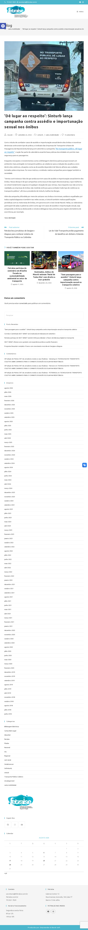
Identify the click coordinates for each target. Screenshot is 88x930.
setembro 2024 (9, 463)
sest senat (7, 760)
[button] (3, 26)
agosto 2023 (8, 509)
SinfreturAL (8, 768)
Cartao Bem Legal (10, 731)
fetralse (7, 739)
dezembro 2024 (9, 450)
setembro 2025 (9, 417)
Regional (7, 756)
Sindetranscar (9, 764)
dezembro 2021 (9, 584)
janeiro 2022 (8, 580)
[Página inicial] (5, 29)
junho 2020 (8, 655)
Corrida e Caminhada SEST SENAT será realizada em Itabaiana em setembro (29, 333)
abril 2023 (7, 526)
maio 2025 (7, 434)
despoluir (7, 735)
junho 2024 (8, 476)
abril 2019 (7, 693)
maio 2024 (7, 480)
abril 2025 (7, 438)
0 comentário (70, 135)
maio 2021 (7, 609)
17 (10, 861)
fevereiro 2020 (9, 668)
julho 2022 (7, 555)
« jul (5, 873)
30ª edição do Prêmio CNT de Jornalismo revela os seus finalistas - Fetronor (29, 366)
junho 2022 (8, 559)
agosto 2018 (8, 705)
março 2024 (8, 488)
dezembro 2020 (9, 630)
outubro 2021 (8, 588)
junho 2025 (8, 429)
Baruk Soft (56, 927)
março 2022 (8, 572)
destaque (11, 218)
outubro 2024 (8, 459)
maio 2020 (7, 659)
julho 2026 (7, 392)
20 (44, 861)
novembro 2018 (9, 697)
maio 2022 (7, 563)
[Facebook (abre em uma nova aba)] (80, 2)
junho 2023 (8, 517)
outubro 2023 (8, 501)
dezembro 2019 (9, 672)
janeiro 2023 (8, 538)
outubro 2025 (8, 413)
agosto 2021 (8, 597)
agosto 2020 (8, 647)
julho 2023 (7, 513)
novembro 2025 (9, 409)
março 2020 (8, 664)
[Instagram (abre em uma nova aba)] (83, 2)
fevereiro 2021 (9, 622)
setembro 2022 (9, 547)
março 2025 (8, 442)
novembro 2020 (9, 634)
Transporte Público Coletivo (13, 777)
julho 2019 (7, 689)
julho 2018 (7, 710)
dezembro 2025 (9, 404)
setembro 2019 (9, 680)
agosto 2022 (8, 551)
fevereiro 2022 (9, 576)
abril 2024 (7, 484)
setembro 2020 (9, 643)
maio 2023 (7, 521)
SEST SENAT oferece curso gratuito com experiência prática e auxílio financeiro (31, 342)
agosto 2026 (8, 388)
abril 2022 (7, 567)
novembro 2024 (9, 455)
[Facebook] (8, 824)
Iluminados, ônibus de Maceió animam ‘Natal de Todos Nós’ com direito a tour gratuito (44, 276)
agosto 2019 (8, 684)
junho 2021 (8, 605)
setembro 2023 (9, 505)
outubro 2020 (8, 638)
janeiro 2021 (8, 626)
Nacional (7, 747)
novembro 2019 (9, 676)
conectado (23, 303)
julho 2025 (7, 425)
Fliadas (6, 743)
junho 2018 (8, 714)
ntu (5, 751)
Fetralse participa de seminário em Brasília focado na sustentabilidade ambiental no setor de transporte (17, 274)
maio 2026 (7, 396)
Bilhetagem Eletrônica (11, 726)
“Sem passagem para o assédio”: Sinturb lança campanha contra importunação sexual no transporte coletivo (71, 280)
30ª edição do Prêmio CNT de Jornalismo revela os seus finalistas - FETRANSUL (30, 372)
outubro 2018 (8, 701)
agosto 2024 (8, 467)
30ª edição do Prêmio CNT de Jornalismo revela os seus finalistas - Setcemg (29, 359)
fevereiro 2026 (9, 400)
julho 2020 (7, 651)
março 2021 (8, 618)
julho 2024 (7, 471)
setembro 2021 (9, 593)
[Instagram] (15, 824)
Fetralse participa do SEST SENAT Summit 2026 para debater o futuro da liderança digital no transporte (39, 338)
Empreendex (45, 927)
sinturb (40, 135)
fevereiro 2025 (9, 446)
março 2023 (8, 530)
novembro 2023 (9, 496)
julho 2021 (7, 601)
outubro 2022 (8, 542)
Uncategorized (9, 781)
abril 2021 (7, 613)
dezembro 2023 (9, 492)
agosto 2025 (8, 421)
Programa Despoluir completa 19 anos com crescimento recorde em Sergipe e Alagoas (33, 346)
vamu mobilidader (52, 135)
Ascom (10, 135)
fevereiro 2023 (9, 534)
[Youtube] (22, 824)
